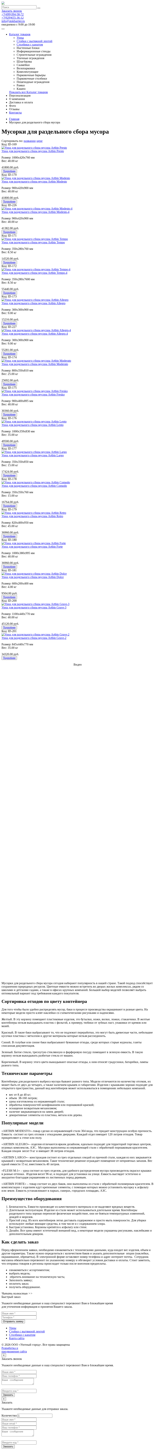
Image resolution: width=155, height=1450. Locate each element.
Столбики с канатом (30, 44)
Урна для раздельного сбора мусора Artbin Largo (33, 455)
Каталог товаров (19, 34)
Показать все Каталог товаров (28, 92)
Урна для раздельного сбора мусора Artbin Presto (33, 151)
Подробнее (9, 171)
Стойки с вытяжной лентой (34, 41)
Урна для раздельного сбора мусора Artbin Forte (32, 546)
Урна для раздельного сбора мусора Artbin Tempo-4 (34, 272)
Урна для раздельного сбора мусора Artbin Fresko (33, 394)
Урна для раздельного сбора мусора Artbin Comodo (34, 485)
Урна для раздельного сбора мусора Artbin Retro (32, 516)
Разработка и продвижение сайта (14, 1349)
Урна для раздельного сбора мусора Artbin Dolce (33, 577)
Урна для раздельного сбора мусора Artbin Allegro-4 (35, 333)
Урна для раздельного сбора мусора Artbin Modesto (34, 181)
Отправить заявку (13, 1321)
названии (30, 140)
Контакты (15, 112)
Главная (14, 119)
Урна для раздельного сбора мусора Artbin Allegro (33, 303)
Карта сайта (16, 1338)
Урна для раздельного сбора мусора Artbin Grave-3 (34, 607)
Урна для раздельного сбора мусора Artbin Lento (33, 425)
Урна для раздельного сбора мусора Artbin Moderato (35, 364)
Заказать (8, 1394)
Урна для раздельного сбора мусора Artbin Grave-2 (34, 637)
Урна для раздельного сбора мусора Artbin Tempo (33, 242)
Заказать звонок (12, 10)
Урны (20, 37)
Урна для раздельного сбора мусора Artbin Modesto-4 (35, 212)
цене (39, 140)
